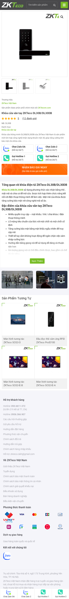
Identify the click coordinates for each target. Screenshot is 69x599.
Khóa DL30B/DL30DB (12, 190)
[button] (62, 17)
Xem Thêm (37, 261)
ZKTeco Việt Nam (9, 103)
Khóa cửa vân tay (9, 130)
